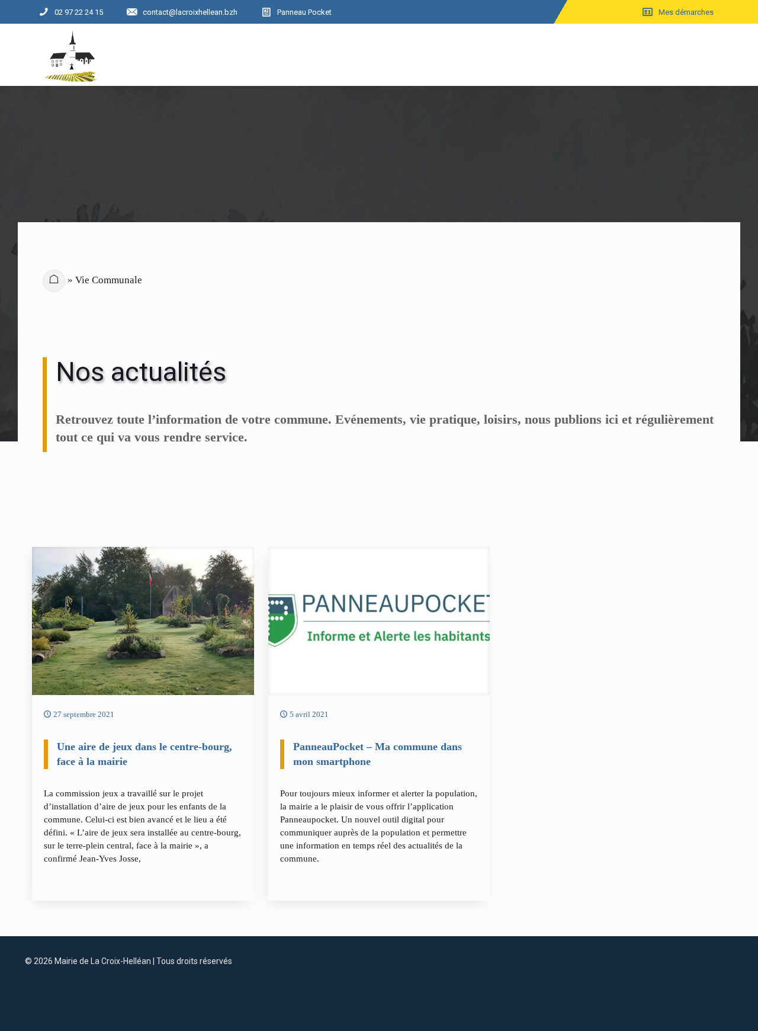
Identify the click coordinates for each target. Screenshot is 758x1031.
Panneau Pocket (304, 12)
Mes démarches (686, 12)
